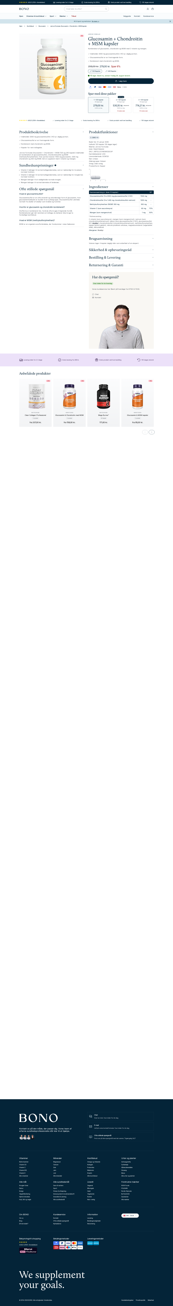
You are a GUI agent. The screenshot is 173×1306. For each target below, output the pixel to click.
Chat (97, 294)
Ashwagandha (126, 1162)
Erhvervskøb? (23, 1224)
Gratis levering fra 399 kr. (92, 2)
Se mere (95, 21)
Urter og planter (128, 1158)
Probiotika (90, 1167)
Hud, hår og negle (25, 1199)
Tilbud (73, 16)
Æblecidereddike (126, 1167)
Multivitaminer (23, 1162)
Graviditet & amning (59, 1197)
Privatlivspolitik (140, 1300)
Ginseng (124, 1170)
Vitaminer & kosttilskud (35, 16)
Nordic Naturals (126, 1191)
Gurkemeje (124, 1164)
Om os (21, 1218)
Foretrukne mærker (130, 1182)
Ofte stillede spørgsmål (61, 1221)
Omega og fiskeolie (93, 1162)
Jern (54, 1170)
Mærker (63, 16)
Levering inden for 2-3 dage (64, 2)
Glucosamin (42, 26)
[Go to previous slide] (145, 432)
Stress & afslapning (59, 1191)
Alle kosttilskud (92, 1176)
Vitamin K (22, 1173)
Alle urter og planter (128, 1176)
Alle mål (22, 1182)
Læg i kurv (123, 81)
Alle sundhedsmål (61, 1182)
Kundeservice (148, 16)
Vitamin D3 (22, 1164)
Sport (52, 16)
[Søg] (106, 8)
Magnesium (57, 1162)
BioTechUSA (125, 1194)
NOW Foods (125, 1185)
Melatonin (90, 1170)
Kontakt (137, 16)
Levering (90, 1218)
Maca (123, 1173)
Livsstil (90, 1182)
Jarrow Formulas (94, 34)
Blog (20, 1221)
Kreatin (89, 1173)
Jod (54, 1173)
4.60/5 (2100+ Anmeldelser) (36, 2)
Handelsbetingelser (127, 1300)
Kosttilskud (30, 26)
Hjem (21, 16)
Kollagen (90, 1164)
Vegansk (90, 1185)
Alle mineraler (57, 1176)
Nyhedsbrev (57, 1224)
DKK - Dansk (129, 1215)
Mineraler (57, 1158)
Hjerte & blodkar (24, 1197)
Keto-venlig (91, 1199)
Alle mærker (125, 1199)
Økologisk (90, 1188)
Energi (21, 1191)
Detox (21, 1188)
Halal (89, 1191)
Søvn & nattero (58, 1185)
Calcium (55, 1164)
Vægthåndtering (24, 1194)
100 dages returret (148, 2)
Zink (54, 1167)
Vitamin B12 (23, 1170)
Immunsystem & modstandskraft (63, 1194)
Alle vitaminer (23, 1176)
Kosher (89, 1197)
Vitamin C (22, 1167)
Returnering (91, 1224)
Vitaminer (23, 1158)
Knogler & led (23, 1185)
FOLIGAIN (124, 1188)
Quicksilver (124, 1197)
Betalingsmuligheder (94, 1221)
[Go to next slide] (152, 432)
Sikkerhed (151, 1300)
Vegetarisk (90, 1194)
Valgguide (127, 16)
